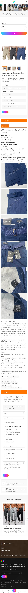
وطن (4, 13)
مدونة (9, 582)
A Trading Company (10, 437)
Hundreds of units (10, 456)
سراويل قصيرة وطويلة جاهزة (19, 13)
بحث (14, 33)
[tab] (5, 125)
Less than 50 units (10, 458)
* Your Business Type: (13, 426)
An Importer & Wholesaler (12, 434)
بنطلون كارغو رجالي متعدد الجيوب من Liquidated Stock (11, 387)
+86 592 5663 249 (5, 550)
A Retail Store (9, 439)
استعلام (6, 112)
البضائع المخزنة (22, 323)
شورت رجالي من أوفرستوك (6, 385)
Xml (21, 582)
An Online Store (9, 442)
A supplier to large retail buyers (13, 432)
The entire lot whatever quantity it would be (14, 450)
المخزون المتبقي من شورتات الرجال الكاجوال (9, 383)
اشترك (4, 576)
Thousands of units (10, 453)
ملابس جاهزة (9, 13)
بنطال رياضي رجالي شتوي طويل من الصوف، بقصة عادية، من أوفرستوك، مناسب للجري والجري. (13, 527)
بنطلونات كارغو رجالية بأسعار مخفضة (8, 378)
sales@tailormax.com (6, 546)
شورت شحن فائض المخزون (13, 376)
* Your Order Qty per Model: (10, 446)
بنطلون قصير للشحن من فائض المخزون (8, 381)
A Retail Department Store (12, 429)
